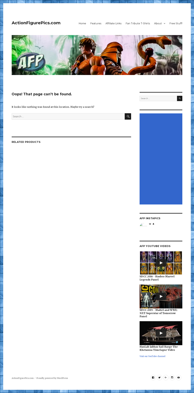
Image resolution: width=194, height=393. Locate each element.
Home (82, 23)
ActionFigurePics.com (36, 22)
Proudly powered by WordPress (52, 378)
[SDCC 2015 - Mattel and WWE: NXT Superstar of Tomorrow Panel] (161, 296)
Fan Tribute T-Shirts (138, 23)
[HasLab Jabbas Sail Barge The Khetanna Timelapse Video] (161, 333)
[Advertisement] (161, 159)
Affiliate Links (113, 23)
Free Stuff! (175, 23)
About (158, 23)
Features (95, 23)
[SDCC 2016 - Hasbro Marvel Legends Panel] (161, 263)
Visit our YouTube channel (152, 356)
